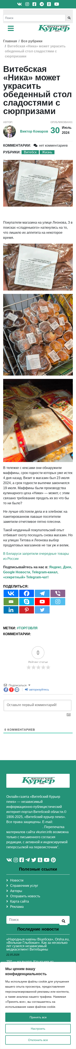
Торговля (28, 628)
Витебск (30, 152)
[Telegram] (42, 593)
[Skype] (26, 601)
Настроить (38, 1028)
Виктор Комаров (34, 131)
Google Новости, (17, 572)
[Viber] (57, 593)
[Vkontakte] (11, 593)
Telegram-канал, (45, 572)
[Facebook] (26, 593)
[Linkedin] (11, 609)
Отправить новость (25, 896)
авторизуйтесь (38, 689)
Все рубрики (31, 41)
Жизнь (47, 152)
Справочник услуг (24, 885)
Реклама (17, 906)
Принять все (38, 1017)
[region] (38, 1005)
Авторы (16, 891)
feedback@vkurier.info (24, 827)
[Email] (11, 601)
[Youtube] (42, 601)
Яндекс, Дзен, (60, 567)
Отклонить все (38, 1040)
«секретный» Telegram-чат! (26, 577)
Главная (10, 41)
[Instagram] (57, 601)
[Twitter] (42, 609)
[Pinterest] (26, 609)
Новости (16, 880)
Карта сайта (19, 901)
